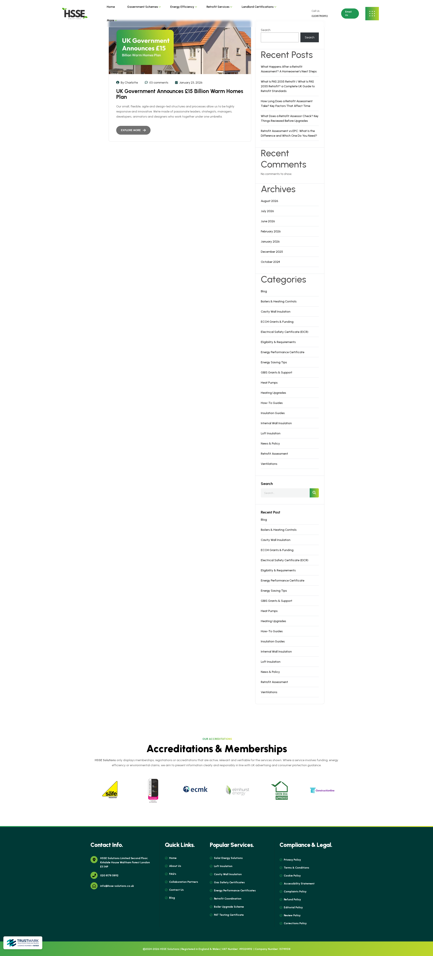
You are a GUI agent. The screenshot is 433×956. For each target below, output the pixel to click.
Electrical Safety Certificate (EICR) (284, 332)
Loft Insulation (270, 433)
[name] (75, 13)
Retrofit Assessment (274, 454)
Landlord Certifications (258, 7)
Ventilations (269, 464)
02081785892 (320, 16)
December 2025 (272, 252)
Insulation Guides (273, 413)
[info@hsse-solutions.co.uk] (94, 885)
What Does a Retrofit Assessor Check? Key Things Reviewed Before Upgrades (289, 118)
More (110, 20)
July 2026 (267, 211)
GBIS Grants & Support (276, 372)
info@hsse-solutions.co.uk (117, 885)
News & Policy (270, 443)
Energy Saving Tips (274, 362)
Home (111, 7)
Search (265, 30)
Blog (264, 291)
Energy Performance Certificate (282, 352)
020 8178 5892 (109, 875)
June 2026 (268, 221)
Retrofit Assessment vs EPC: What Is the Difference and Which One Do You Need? (289, 133)
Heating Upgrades (273, 393)
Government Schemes (142, 7)
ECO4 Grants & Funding (277, 322)
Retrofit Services (218, 7)
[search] (314, 492)
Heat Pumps (269, 382)
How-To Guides (272, 403)
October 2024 (270, 262)
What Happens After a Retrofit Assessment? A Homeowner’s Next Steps (289, 69)
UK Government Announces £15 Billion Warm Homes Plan (179, 94)
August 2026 (269, 201)
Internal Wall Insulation (276, 423)
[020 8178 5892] (94, 875)
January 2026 (270, 241)
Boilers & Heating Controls (279, 301)
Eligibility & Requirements (278, 342)
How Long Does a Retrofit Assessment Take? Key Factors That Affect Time (287, 103)
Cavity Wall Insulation (275, 311)
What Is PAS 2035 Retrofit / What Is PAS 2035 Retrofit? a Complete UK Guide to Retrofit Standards (288, 86)
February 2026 (271, 231)
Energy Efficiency (182, 7)
